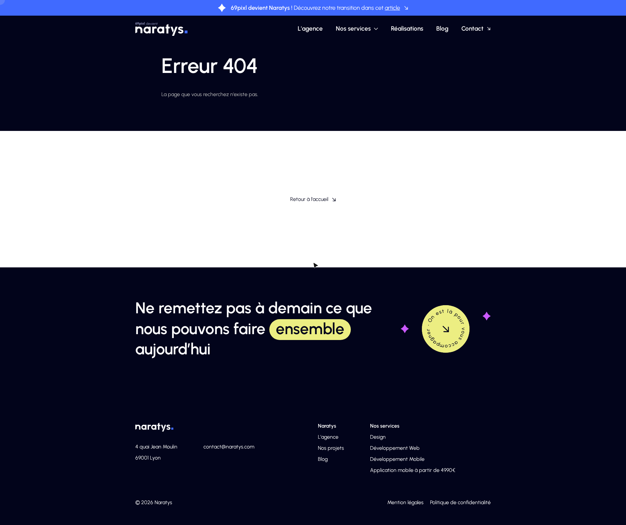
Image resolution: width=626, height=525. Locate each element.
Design (378, 437)
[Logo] (161, 28)
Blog (442, 28)
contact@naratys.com (228, 447)
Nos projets (331, 448)
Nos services (353, 28)
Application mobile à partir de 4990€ (412, 470)
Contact (472, 28)
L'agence (310, 28)
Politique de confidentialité (460, 502)
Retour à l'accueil (309, 199)
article (392, 7)
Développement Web (395, 448)
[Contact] (446, 329)
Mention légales (405, 502)
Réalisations (407, 28)
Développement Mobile (397, 459)
